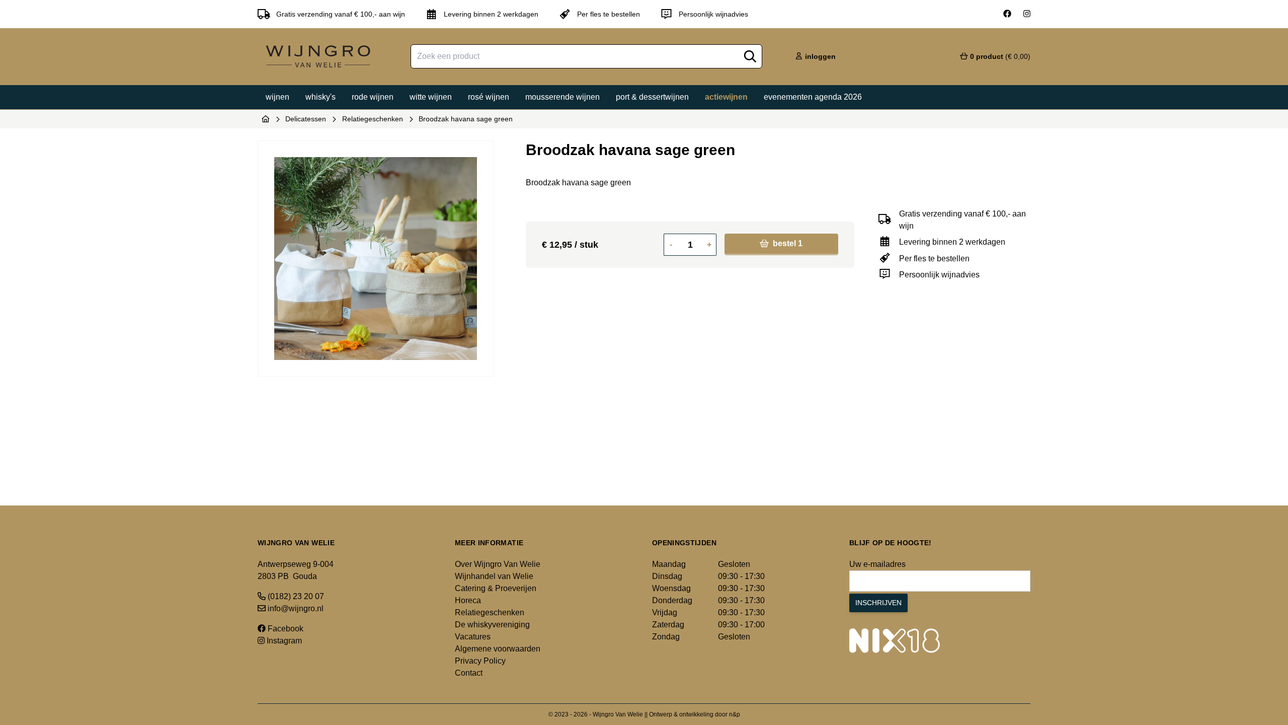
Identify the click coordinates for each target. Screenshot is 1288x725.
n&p (734, 714)
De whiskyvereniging (492, 624)
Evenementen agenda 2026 (813, 97)
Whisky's (320, 97)
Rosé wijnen (488, 97)
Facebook (284, 628)
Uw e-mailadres (877, 564)
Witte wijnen (431, 97)
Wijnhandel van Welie (494, 576)
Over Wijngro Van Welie (497, 564)
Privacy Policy (480, 661)
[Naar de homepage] (266, 119)
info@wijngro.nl (295, 608)
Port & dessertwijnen (652, 97)
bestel (786, 243)
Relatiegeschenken (372, 119)
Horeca (468, 600)
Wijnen (277, 97)
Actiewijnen (726, 97)
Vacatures (473, 636)
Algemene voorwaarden (497, 648)
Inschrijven (878, 603)
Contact (468, 673)
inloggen (819, 56)
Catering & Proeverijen (495, 588)
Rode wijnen (372, 97)
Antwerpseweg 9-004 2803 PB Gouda (296, 570)
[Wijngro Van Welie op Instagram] (1026, 14)
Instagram (283, 640)
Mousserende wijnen (562, 97)
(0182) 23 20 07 (295, 596)
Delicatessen (305, 119)
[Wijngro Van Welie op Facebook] (1007, 14)
